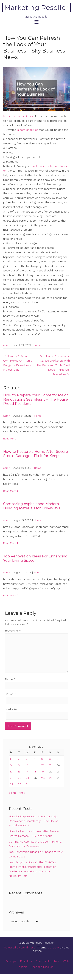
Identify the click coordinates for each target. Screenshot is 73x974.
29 (11, 784)
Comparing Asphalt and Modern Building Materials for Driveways (31, 506)
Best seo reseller (42, 967)
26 (43, 778)
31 (27, 784)
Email (11, 694)
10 (27, 765)
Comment (13, 631)
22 (11, 778)
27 (50, 778)
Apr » (22, 792)
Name (10, 679)
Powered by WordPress (19, 947)
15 (11, 771)
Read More (9, 438)
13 (50, 765)
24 (27, 778)
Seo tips (10, 961)
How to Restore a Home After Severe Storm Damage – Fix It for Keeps (35, 453)
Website (11, 709)
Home (37, 345)
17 (27, 771)
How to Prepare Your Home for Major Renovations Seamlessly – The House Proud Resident (35, 399)
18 (35, 771)
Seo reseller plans (47, 961)
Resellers (26, 961)
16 (19, 771)
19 (42, 771)
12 (42, 765)
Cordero (53, 947)
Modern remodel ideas (18, 116)
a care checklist (28, 129)
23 (19, 778)
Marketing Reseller (36, 7)
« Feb (12, 792)
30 (19, 784)
